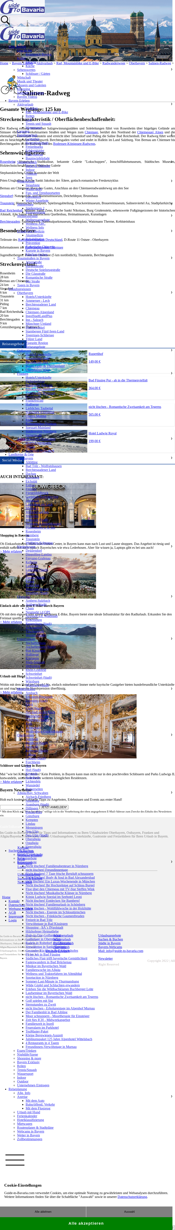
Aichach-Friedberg (38, 797)
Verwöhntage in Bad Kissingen (47, 923)
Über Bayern (17, 47)
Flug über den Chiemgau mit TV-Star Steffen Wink (60, 889)
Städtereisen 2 (35, 208)
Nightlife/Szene (27, 1054)
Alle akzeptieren (86, 1223)
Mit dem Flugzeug (38, 1108)
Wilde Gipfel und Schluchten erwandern (53, 985)
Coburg (31, 754)
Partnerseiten (34, 789)
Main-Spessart (35, 662)
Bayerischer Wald (38, 358)
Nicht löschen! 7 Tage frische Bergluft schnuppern (59, 873)
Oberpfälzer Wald (38, 370)
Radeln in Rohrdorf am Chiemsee (48, 943)
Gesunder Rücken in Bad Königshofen (52, 950)
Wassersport (34, 127)
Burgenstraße (35, 266)
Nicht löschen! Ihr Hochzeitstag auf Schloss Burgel (60, 885)
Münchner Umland (38, 323)
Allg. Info (23, 1093)
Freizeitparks (34, 147)
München (32, 516)
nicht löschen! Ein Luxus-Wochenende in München (60, 881)
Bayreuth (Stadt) (37, 750)
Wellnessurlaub (27, 216)
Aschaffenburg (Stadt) (40, 647)
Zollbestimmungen (29, 1139)
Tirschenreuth (35, 631)
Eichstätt (31, 481)
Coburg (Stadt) (36, 758)
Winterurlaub (26, 181)
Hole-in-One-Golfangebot (43, 935)
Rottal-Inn (32, 585)
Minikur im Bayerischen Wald (46, 966)
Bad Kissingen (35, 650)
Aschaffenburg (36, 643)
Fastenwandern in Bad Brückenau (48, 962)
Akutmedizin (34, 235)
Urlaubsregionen (20, 289)
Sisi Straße (33, 281)
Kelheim (31, 562)
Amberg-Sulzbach (38, 600)
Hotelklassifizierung (30, 1120)
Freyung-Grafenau (38, 558)
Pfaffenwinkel (35, 327)
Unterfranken (26, 639)
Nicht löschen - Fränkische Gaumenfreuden (55, 916)
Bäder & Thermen (38, 166)
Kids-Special (34, 154)
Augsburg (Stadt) (37, 804)
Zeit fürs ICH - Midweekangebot (48, 1020)
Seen (29, 177)
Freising (31, 489)
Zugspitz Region (37, 343)
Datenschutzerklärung (132, 1197)
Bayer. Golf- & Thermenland (45, 366)
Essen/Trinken (26, 1050)
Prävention (33, 243)
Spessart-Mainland (38, 427)
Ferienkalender (27, 1116)
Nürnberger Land (37, 716)
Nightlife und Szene (30, 93)
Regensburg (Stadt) (39, 623)
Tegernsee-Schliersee (40, 335)
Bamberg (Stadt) (37, 743)
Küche (30, 66)
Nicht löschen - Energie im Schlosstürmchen (55, 912)
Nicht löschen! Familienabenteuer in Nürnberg (57, 866)
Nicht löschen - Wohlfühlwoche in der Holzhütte (58, 908)
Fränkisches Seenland (40, 389)
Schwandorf (34, 627)
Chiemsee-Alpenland (40, 312)
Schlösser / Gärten (38, 73)
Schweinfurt (34, 673)
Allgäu (30, 447)
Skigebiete (33, 185)
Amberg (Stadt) (36, 604)
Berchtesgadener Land (41, 304)
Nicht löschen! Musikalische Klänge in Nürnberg (59, 893)
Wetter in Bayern (28, 1135)
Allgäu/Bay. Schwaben (32, 793)
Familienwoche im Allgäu (43, 970)
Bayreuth (32, 747)
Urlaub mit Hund (28, 1112)
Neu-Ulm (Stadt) (37, 835)
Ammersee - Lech (38, 300)
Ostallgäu (32, 843)
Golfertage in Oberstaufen (43, 939)
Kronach (31, 773)
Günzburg (32, 816)
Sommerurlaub (27, 162)
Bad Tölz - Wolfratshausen (44, 466)
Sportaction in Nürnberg (42, 977)
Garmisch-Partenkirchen (42, 497)
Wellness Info (35, 227)
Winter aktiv (34, 189)
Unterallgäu (33, 847)
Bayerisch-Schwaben (40, 450)
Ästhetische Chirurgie (40, 247)
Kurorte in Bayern (38, 250)
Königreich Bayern (38, 54)
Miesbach (32, 508)
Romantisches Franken (41, 423)
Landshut (32, 566)
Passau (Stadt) (35, 577)
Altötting (32, 462)
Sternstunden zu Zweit (41, 1004)
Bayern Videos (27, 97)
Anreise (22, 1097)
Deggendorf (34, 550)
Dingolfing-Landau (39, 554)
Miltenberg (33, 666)
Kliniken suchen (37, 254)
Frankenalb (33, 397)
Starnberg (32, 535)
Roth (29, 723)
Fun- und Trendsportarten (43, 193)
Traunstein (33, 539)
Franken (22, 373)
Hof (28, 766)
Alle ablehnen (43, 1211)
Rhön (29, 420)
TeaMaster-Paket (37, 1031)
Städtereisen (25, 204)
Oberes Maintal (36, 416)
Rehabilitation (35, 239)
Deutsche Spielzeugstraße (43, 270)
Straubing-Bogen (37, 589)
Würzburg (32, 681)
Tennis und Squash (38, 123)
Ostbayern (24, 350)
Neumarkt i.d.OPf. (38, 612)
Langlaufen (33, 197)
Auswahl (129, 1211)
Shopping (23, 89)
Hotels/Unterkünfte (38, 297)
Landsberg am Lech (39, 504)
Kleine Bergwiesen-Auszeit (44, 1035)
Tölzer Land (34, 339)
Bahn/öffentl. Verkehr (40, 1104)
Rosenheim (33, 531)
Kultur (21, 58)
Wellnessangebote (38, 220)
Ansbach (32, 693)
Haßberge (32, 404)
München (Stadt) (37, 520)
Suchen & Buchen (21, 850)
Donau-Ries (34, 812)
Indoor (30, 170)
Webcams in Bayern (30, 1131)
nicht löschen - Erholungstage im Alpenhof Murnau (60, 1008)
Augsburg (32, 800)
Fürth (29, 704)
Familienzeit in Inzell (40, 1023)
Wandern (32, 108)
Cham (30, 608)
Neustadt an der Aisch (40, 712)
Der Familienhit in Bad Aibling (46, 1012)
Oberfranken (25, 735)
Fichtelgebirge (35, 381)
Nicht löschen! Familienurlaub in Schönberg (55, 904)
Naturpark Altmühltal (40, 412)
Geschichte (24, 50)
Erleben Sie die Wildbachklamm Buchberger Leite (59, 989)
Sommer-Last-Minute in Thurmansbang (52, 981)
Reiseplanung (18, 1089)
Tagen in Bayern (28, 285)
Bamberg (32, 739)
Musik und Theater (30, 81)
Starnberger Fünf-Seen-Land (45, 331)
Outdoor (31, 173)
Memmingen (34, 827)
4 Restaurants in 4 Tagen (42, 1043)
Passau (30, 573)
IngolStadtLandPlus (39, 316)
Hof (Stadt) (33, 770)
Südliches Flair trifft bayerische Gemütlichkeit (56, 958)
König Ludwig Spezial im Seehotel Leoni (54, 897)
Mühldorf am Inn (37, 512)
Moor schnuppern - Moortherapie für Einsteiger (57, 1016)
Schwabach (33, 727)
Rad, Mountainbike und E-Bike (47, 112)
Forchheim (33, 762)
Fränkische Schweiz (39, 385)
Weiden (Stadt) (36, 635)
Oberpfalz (24, 597)
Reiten (30, 116)
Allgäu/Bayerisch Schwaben (36, 439)
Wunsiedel (33, 785)
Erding (30, 485)
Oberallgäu (33, 839)
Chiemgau (32, 308)
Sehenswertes (26, 70)
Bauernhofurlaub (37, 143)
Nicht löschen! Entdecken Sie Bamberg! (53, 900)
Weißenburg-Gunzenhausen (44, 731)
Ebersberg (32, 477)
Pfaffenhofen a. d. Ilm (40, 527)
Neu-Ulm (32, 831)
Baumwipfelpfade (38, 158)
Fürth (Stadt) (34, 708)
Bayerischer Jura (37, 362)
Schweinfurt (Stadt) (39, 677)
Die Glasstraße (35, 273)
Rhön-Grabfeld (36, 670)
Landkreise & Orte (21, 454)
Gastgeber (32, 139)
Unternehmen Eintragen (33, 1085)
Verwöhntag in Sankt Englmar (46, 947)
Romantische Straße (39, 277)
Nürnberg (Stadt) (37, 720)
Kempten (32, 820)
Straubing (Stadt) (37, 593)
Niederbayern (26, 547)
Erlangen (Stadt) (37, 700)
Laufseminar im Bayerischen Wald (49, 993)
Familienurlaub (27, 135)
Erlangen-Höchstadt (39, 697)
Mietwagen (24, 1124)
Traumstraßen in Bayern (33, 258)
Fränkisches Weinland (40, 393)
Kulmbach (33, 777)
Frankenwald (34, 400)
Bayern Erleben (19, 100)
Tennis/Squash (27, 1070)
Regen (30, 581)
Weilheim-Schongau (39, 543)
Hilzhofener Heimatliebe (42, 931)
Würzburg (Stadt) (37, 685)
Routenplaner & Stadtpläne (35, 1127)
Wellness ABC (35, 223)
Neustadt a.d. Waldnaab (42, 616)
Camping (23, 131)
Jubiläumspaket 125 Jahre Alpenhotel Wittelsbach (59, 1039)
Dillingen (32, 808)
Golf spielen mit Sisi (39, 1000)
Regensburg (34, 620)
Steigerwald (34, 435)
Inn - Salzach (34, 320)
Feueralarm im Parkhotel (42, 1027)
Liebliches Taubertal (39, 408)
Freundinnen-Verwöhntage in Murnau (51, 1047)
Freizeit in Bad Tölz (39, 920)
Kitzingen (32, 658)
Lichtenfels (33, 781)
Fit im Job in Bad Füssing (43, 954)
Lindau (30, 823)
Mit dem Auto (35, 1100)
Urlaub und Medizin (30, 231)
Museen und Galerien (31, 85)
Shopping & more (29, 1058)
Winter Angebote (37, 200)
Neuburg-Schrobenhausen (43, 523)
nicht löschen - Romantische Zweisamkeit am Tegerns (62, 997)
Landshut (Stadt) (37, 570)
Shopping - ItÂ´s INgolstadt (44, 927)
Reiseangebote (35, 212)
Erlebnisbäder (35, 150)
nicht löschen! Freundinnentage (47, 870)
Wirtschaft (24, 77)
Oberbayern (25, 293)
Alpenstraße (34, 262)
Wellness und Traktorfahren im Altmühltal (54, 973)
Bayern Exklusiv (28, 1062)
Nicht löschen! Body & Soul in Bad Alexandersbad (60, 877)
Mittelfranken (26, 689)
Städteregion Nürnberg (41, 431)
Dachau (31, 473)
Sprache (31, 62)
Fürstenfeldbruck (37, 493)
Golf (29, 120)
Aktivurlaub (25, 104)
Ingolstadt (32, 500)
